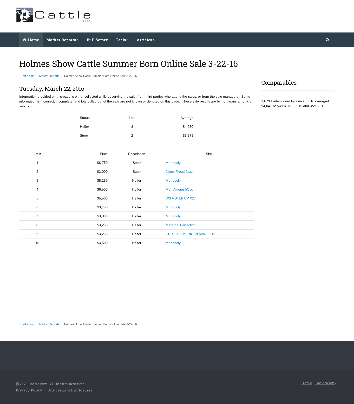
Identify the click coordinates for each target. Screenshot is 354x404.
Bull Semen (98, 39)
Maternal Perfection (181, 225)
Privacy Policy (29, 390)
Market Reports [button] (61, 39)
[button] (328, 39)
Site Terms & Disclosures (70, 390)
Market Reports (49, 76)
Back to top (325, 383)
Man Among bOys (179, 189)
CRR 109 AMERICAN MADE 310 (190, 234)
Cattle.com (27, 76)
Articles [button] (145, 39)
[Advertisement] (250, 15)
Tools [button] (121, 39)
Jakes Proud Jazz (179, 171)
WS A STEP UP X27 (181, 198)
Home (33, 39)
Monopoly (173, 163)
